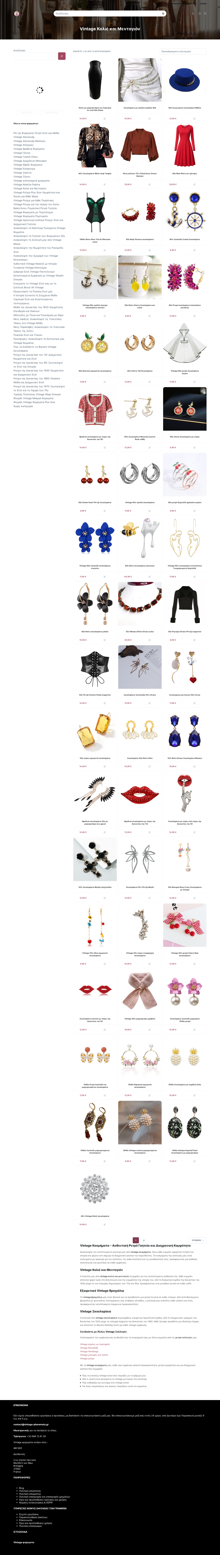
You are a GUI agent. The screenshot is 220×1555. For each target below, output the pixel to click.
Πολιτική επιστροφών (30, 1526)
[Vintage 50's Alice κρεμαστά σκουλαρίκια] (95, 925)
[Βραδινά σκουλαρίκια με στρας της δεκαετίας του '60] (95, 409)
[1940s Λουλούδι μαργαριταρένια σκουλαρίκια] (95, 1122)
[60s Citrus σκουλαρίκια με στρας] (185, 409)
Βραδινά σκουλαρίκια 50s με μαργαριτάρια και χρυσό (95, 822)
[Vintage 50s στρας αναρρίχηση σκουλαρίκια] (140, 925)
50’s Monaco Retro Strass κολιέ (140, 631)
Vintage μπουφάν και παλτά (94, 1355)
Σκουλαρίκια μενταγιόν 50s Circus (184, 695)
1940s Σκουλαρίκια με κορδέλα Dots (184, 1084)
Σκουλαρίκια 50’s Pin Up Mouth (140, 887)
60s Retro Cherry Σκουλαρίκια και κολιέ (140, 306)
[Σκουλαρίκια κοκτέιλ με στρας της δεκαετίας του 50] (95, 991)
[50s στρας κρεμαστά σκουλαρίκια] (95, 730)
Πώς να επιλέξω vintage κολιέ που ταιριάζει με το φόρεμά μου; (114, 1375)
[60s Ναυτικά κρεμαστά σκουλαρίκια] (95, 343)
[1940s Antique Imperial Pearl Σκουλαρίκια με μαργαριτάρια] (185, 1122)
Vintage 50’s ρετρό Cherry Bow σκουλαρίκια (184, 954)
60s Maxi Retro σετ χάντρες (184, 173)
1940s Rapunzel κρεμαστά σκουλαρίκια (140, 1085)
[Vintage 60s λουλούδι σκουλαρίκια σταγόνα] (95, 538)
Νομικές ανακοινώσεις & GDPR (36, 1502)
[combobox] (108, 13)
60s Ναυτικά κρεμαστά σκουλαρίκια (95, 371)
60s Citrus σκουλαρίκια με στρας (185, 437)
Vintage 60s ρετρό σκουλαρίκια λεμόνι (185, 372)
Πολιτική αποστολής (30, 1490)
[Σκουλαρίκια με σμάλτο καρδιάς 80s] (140, 80)
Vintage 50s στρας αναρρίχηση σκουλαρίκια (140, 954)
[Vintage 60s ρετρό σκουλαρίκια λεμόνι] (185, 343)
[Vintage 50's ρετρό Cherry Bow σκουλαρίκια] (185, 925)
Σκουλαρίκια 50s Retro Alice (140, 758)
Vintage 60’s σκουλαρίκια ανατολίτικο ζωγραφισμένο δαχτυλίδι (185, 567)
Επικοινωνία (25, 1520)
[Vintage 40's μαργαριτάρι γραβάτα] (140, 991)
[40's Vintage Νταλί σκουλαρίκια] (95, 1188)
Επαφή (203, 4)
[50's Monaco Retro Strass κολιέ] (140, 603)
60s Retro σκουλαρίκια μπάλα (95, 631)
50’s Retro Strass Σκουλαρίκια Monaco (185, 758)
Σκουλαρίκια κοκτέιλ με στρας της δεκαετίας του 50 (95, 1020)
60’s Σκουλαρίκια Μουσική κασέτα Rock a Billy (139, 438)
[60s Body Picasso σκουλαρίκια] (140, 211)
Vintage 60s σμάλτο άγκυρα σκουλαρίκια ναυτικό (95, 306)
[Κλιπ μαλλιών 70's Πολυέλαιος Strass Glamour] (140, 145)
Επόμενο (196, 1240)
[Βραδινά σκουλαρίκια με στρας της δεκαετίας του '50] (140, 793)
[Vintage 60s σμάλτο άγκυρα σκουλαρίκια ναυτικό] (95, 277)
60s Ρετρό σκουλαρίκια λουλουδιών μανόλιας (185, 306)
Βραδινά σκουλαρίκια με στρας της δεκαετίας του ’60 (95, 438)
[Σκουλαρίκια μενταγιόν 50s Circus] (185, 667)
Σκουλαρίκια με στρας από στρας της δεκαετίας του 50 (184, 822)
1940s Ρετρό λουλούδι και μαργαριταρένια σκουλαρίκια (95, 1085)
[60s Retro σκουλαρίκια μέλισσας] (140, 538)
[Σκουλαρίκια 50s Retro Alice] (140, 730)
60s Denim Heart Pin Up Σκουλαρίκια (95, 502)
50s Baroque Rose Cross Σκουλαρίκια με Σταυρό (185, 888)
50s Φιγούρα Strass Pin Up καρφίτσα (184, 631)
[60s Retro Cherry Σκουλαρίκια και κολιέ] (140, 277)
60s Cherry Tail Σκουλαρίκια (140, 371)
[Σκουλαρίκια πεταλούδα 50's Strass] (140, 667)
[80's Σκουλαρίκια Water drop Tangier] (95, 145)
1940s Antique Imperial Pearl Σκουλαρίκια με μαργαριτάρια (184, 1151)
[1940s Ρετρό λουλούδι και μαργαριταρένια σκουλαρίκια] (95, 1056)
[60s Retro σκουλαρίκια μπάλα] (95, 603)
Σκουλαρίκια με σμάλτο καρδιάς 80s (140, 108)
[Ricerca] (62, 56)
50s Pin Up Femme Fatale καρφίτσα (95, 695)
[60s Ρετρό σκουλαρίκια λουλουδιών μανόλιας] (185, 277)
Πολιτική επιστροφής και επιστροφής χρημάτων (44, 1496)
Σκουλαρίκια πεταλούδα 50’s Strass (140, 695)
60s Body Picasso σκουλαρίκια (140, 239)
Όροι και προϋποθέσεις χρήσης (35, 1523)
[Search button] (163, 14)
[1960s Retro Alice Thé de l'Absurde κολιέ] (95, 211)
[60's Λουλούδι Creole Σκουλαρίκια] (185, 211)
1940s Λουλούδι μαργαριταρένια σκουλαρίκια (95, 1151)
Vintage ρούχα (87, 1358)
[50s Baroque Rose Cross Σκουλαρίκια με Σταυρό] (185, 859)
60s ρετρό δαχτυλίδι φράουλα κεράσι (184, 502)
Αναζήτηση (19, 50)
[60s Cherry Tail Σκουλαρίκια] (140, 343)
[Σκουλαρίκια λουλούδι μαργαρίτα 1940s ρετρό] (185, 991)
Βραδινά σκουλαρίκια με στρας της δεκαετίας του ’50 (139, 822)
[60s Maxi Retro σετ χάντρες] (185, 145)
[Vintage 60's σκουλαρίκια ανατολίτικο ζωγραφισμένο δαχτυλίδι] (185, 538)
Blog (21, 1488)
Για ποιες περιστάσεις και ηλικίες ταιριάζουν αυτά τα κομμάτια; (114, 1386)
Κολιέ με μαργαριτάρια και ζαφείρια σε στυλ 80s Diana (95, 109)
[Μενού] (205, 13)
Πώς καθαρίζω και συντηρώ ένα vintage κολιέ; (105, 1382)
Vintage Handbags (89, 1351)
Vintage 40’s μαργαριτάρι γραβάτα (140, 1019)
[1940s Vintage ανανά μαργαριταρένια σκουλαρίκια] (140, 1122)
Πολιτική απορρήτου (30, 1493)
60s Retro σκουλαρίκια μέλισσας (140, 566)
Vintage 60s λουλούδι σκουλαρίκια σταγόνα (94, 567)
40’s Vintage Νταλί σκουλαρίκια (95, 1216)
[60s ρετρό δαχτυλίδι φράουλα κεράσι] (185, 474)
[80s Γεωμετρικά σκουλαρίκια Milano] (185, 80)
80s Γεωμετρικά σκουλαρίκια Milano (185, 108)
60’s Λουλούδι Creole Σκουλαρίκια (185, 239)
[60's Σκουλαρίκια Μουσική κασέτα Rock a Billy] (140, 409)
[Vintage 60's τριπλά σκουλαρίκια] (140, 474)
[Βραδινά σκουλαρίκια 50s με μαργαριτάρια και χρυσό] (95, 793)
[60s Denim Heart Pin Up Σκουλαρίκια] (95, 474)
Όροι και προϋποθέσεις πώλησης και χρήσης (43, 1499)
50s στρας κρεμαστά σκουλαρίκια (95, 758)
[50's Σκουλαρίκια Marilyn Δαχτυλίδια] (95, 859)
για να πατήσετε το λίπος (42, 1430)
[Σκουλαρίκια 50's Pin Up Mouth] (140, 859)
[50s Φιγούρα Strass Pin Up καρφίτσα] (185, 603)
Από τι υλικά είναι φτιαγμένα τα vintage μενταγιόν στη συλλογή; (114, 1379)
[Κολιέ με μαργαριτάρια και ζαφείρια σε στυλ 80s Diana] (95, 80)
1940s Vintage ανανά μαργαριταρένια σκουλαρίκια (140, 1151)
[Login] (193, 13)
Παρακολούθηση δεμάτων (183, 4)
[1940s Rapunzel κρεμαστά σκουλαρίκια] (140, 1056)
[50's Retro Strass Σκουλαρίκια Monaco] (185, 730)
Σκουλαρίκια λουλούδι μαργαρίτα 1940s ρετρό (185, 1020)
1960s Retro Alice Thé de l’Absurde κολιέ (95, 240)
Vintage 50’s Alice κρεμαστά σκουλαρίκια (95, 954)
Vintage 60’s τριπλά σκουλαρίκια (140, 502)
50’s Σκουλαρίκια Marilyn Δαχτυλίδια (95, 887)
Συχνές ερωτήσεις (29, 1514)
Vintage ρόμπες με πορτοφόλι (95, 1344)
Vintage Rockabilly (89, 1348)
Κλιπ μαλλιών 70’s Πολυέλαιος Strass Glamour (140, 174)
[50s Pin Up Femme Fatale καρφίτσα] (95, 667)
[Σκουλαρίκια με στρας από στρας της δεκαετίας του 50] (185, 793)
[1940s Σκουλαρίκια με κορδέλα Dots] (185, 1056)
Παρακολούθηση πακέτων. (33, 1517)
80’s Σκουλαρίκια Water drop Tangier (95, 173)
